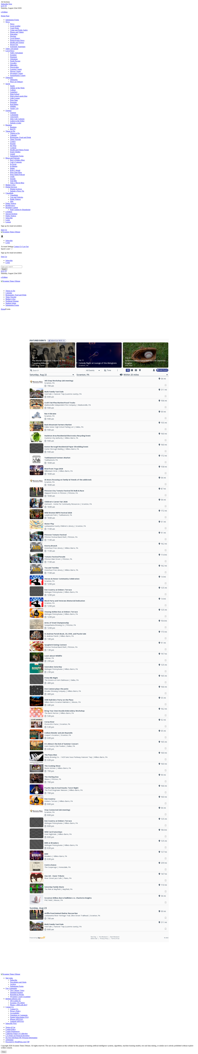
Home (3, 309)
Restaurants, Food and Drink (20, 137)
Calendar (13, 135)
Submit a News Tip (17, 191)
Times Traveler (15, 139)
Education (13, 34)
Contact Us (18, 247)
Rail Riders (14, 104)
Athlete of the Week (17, 88)
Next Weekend (114, 937)
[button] (99, 2)
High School (14, 94)
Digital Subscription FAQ (19, 1017)
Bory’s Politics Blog (17, 160)
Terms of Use (115, 938)
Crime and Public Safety (19, 30)
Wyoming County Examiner (20, 997)
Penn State (14, 100)
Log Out (25, 247)
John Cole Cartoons (17, 119)
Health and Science (17, 42)
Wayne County (15, 71)
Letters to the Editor (17, 121)
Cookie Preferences (13, 1031)
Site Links (9, 978)
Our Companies (11, 988)
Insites (12, 168)
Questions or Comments (19, 1015)
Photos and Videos (17, 32)
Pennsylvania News (17, 40)
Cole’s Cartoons (16, 162)
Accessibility (14, 1013)
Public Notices (15, 199)
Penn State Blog (16, 172)
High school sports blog (18, 96)
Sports (8, 84)
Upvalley (13, 63)
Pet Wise (13, 146)
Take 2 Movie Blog (17, 183)
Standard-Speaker (16, 992)
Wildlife (13, 106)
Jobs (11, 201)
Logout (8, 222)
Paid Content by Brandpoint (20, 210)
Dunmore (13, 57)
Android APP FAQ (17, 1021)
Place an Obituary (16, 82)
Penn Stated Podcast (17, 175)
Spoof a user (5, 249)
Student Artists (11, 303)
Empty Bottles (15, 152)
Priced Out (14, 45)
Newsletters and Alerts (18, 982)
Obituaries (9, 78)
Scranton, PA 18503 (17, 1003)
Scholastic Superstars (17, 47)
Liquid (12, 154)
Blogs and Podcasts (13, 158)
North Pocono (15, 61)
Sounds (12, 179)
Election (13, 36)
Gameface (13, 92)
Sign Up (4, 230)
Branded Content (12, 208)
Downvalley (14, 67)
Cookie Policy (11, 1029)
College (13, 90)
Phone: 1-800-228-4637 (18, 1005)
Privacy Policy (104, 938)
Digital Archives (16, 189)
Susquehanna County (18, 75)
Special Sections (11, 214)
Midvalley (13, 65)
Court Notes (14, 28)
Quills (12, 177)
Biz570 (12, 129)
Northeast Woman (12, 301)
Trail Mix (13, 181)
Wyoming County (16, 73)
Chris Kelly (14, 117)
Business (9, 125)
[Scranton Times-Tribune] (10, 232)
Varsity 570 (14, 108)
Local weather (15, 26)
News (8, 22)
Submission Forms (12, 20)
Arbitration (9, 1040)
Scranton (13, 55)
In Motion (13, 166)
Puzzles (13, 144)
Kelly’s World (15, 170)
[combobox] (93, 370)
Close (4, 1052)
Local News (10, 51)
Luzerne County (16, 69)
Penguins (13, 102)
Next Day (94, 937)
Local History (15, 38)
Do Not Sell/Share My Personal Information (21, 1038)
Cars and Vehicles (16, 197)
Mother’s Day (11, 185)
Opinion (8, 111)
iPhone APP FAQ (16, 1019)
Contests (13, 148)
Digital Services (11, 187)
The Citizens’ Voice (17, 990)
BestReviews (10, 205)
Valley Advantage (12, 49)
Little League (15, 98)
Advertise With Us (57, 340)
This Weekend (103, 937)
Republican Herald (17, 995)
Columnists (14, 115)
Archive (13, 984)
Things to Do (10, 131)
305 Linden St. (15, 1001)
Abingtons (14, 59)
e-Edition (9, 212)
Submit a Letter (15, 123)
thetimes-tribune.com (13, 999)
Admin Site (94, 938)
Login (8, 220)
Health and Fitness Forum (19, 150)
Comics (13, 141)
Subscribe (9, 218)
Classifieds (9, 193)
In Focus (13, 164)
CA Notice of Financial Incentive (17, 1036)
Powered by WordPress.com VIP (17, 1042)
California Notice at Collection (17, 1034)
